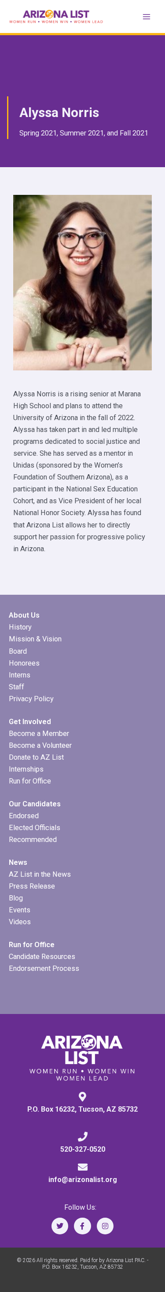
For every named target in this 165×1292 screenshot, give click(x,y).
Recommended (33, 839)
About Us (24, 615)
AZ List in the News (40, 874)
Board (18, 651)
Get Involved (30, 721)
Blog (16, 898)
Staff (16, 687)
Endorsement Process (44, 968)
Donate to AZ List (36, 757)
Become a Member (39, 733)
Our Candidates (35, 804)
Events (19, 910)
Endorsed (24, 816)
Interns (19, 675)
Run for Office (30, 781)
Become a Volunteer (40, 745)
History (20, 627)
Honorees (24, 663)
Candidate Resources (42, 956)
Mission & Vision (35, 639)
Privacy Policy (31, 699)
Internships (26, 769)
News (18, 862)
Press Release (32, 886)
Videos (20, 922)
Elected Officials (34, 828)
